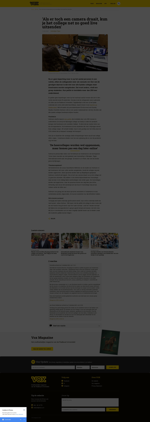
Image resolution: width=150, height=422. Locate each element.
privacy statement (19, 414)
